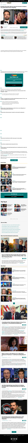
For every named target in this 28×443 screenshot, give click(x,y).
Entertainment (4, 4)
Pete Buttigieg (23, 422)
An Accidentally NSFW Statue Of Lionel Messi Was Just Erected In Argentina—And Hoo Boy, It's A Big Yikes (18, 271)
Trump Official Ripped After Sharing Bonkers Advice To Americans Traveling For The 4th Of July (19, 285)
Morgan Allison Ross (5, 357)
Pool (22, 391)
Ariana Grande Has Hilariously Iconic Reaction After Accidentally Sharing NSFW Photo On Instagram (10, 210)
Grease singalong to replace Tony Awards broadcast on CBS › (10, 226)
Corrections (15, 435)
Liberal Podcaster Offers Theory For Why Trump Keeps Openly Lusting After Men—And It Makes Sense (19, 292)
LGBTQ (13, 173)
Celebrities (13, 180)
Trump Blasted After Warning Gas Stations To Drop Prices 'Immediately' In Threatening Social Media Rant (14, 323)
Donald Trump (14, 297)
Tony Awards (22, 30)
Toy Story (10, 360)
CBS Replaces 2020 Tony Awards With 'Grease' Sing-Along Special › (11, 229)
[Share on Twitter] (24, 258)
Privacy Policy (8, 435)
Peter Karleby (4, 258)
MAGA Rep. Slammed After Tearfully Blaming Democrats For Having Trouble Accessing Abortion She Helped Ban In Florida (18, 278)
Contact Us (23, 435)
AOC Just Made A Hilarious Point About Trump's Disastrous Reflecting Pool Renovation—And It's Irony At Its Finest (24, 206)
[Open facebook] (11, 439)
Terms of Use (12, 435)
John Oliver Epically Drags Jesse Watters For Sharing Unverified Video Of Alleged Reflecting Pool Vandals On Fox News (13, 386)
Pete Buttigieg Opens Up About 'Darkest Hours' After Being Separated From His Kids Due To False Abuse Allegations (13, 417)
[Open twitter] (13, 439)
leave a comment (24, 27)
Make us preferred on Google (14, 27)
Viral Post (13, 166)
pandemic (6, 32)
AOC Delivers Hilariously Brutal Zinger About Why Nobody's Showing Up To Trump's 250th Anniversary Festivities (19, 299)
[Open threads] (14, 439)
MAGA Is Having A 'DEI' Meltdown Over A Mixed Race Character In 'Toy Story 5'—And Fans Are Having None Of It (14, 354)
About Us (5, 435)
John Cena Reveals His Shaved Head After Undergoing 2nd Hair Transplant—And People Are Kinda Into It (19, 182)
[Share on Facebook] (22, 258)
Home (1, 4)
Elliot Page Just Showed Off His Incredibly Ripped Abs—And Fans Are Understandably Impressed (19, 174)
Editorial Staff (19, 435)
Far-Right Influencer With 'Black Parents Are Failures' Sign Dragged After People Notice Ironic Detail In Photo (12, 1)
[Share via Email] (25, 258)
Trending (13, 187)
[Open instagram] (16, 439)
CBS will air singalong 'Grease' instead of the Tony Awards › (10, 232)
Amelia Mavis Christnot (5, 420)
